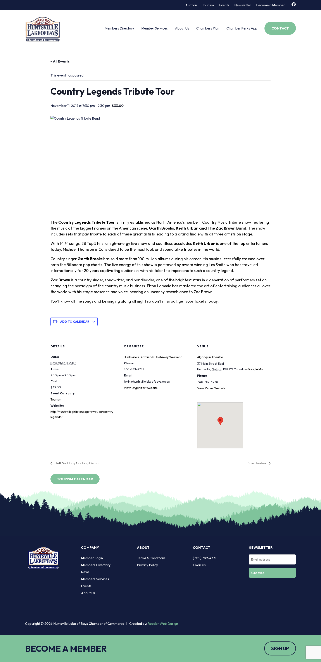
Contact (280, 28)
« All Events (60, 61)
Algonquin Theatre (210, 357)
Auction (191, 5)
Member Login (92, 558)
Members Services (95, 579)
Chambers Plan (207, 28)
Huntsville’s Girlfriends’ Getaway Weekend (153, 357)
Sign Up (280, 648)
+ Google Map (254, 369)
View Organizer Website (141, 388)
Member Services (154, 28)
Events (224, 5)
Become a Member (270, 5)
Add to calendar (74, 322)
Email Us (199, 565)
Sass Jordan (257, 463)
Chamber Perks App (241, 28)
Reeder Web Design (163, 623)
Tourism (208, 5)
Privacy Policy (147, 565)
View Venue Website (211, 388)
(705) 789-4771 (204, 558)
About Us (182, 28)
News (85, 572)
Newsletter (242, 5)
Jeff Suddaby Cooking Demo (76, 463)
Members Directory (119, 28)
